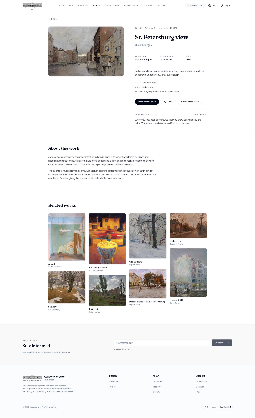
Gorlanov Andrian (177, 244)
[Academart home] (32, 6)
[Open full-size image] (86, 51)
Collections (112, 5)
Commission (131, 5)
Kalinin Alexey (94, 312)
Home (61, 5)
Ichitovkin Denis (54, 267)
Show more (198, 114)
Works (96, 5)
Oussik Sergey (143, 45)
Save (170, 101)
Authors (83, 5)
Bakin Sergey (175, 303)
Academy (147, 5)
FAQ (197, 391)
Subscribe (220, 342)
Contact (200, 386)
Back (54, 19)
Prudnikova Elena (96, 270)
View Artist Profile (190, 101)
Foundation (158, 381)
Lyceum (161, 5)
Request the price (147, 101)
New (71, 5)
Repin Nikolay (134, 265)
